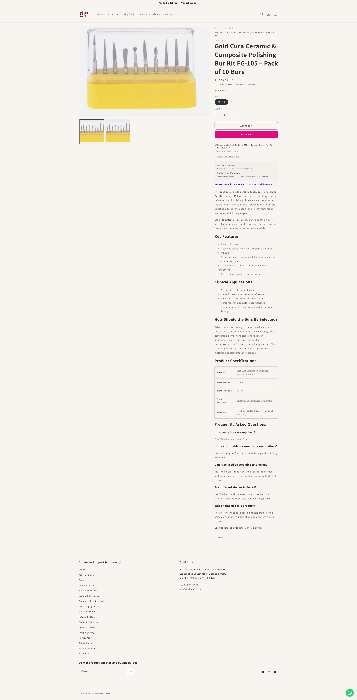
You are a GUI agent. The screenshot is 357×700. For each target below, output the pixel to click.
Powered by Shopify (102, 693)
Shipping (232, 84)
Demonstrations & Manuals (92, 601)
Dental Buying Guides (89, 606)
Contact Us (84, 580)
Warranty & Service (88, 590)
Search (82, 569)
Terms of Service (87, 648)
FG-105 (221, 102)
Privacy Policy (85, 637)
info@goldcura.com (191, 589)
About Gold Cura (87, 574)
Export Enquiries (87, 627)
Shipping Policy (86, 632)
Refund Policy (85, 643)
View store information (228, 156)
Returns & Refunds (88, 616)
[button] (112, 14)
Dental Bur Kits (229, 28)
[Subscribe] (130, 671)
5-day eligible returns (262, 184)
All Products (85, 653)
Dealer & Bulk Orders (89, 622)
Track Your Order (87, 611)
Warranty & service (242, 184)
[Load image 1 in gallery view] (92, 132)
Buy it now (246, 134)
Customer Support (88, 585)
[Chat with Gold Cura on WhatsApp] (350, 693)
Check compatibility (224, 184)
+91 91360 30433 (189, 584)
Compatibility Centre (89, 595)
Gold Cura (89, 693)
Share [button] (220, 537)
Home (217, 28)
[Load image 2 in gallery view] (117, 132)
